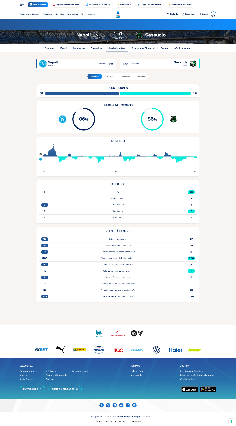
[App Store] (189, 389)
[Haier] (175, 350)
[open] (22, 4)
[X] (108, 405)
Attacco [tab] (110, 76)
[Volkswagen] (156, 350)
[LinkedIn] (134, 405)
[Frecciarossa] (118, 333)
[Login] (213, 14)
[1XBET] (41, 350)
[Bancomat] (137, 350)
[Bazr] (194, 350)
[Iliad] (118, 350)
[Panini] (80, 350)
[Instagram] (115, 405)
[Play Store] (208, 389)
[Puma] (60, 350)
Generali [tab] (95, 76)
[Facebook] (101, 405)
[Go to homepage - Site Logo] (118, 14)
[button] (92, 14)
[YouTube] (121, 405)
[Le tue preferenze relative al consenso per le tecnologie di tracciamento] (231, 421)
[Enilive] (99, 333)
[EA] (137, 333)
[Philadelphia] (99, 350)
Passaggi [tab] (126, 76)
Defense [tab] (141, 76)
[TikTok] (128, 405)
